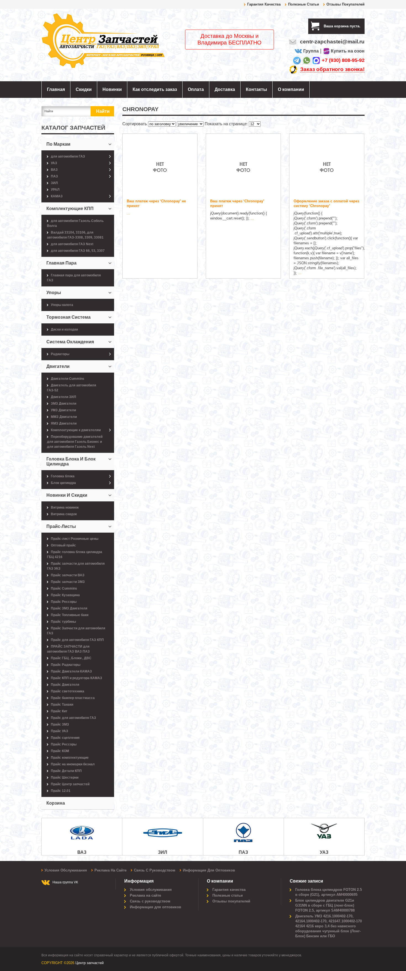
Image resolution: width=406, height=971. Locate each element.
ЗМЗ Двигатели (63, 403)
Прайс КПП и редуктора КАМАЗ (76, 678)
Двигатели (58, 366)
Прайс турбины (63, 622)
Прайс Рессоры (64, 602)
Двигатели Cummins (67, 379)
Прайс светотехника (67, 691)
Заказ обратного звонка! (332, 69)
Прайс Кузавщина (65, 595)
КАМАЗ (57, 196)
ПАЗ (54, 176)
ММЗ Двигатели (64, 417)
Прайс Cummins (64, 588)
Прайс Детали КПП (66, 771)
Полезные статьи (303, 4)
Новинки (112, 89)
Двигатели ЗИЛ (63, 397)
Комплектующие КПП (70, 208)
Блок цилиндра (63, 483)
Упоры (53, 292)
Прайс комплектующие (70, 758)
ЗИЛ (54, 183)
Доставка (225, 89)
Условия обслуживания (65, 870)
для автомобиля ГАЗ (68, 156)
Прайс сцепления (65, 738)
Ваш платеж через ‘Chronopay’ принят (237, 203)
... (128, 213)
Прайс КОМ (60, 751)
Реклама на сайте (110, 870)
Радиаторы (60, 354)
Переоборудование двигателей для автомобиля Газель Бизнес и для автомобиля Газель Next (74, 442)
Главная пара (61, 263)
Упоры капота (62, 305)
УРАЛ (55, 190)
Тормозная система (68, 317)
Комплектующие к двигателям (76, 430)
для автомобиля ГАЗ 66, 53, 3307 (78, 251)
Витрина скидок (64, 514)
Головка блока (63, 476)
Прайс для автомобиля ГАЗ (73, 718)
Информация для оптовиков (209, 870)
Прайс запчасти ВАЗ (68, 575)
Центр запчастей (89, 963)
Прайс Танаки (62, 704)
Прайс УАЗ (59, 731)
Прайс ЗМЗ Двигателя (69, 608)
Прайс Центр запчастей (70, 784)
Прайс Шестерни (64, 777)
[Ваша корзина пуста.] (362, 26)
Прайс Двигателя (65, 685)
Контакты (256, 89)
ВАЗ (54, 170)
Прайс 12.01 (60, 791)
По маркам (58, 144)
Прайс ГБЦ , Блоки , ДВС (71, 658)
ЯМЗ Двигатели (64, 423)
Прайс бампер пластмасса (73, 698)
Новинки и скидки (66, 495)
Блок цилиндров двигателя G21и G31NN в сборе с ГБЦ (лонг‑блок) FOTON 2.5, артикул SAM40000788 (325, 905)
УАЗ (54, 163)
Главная (56, 89)
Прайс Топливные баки (69, 615)
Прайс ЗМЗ (60, 724)
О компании (291, 89)
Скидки (84, 89)
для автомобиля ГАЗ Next (72, 244)
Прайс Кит (59, 711)
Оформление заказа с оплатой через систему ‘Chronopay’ (326, 203)
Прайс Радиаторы (65, 665)
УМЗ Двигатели (63, 410)
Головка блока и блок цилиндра (71, 461)
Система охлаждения (70, 341)
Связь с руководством (154, 870)
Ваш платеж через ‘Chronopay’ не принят (156, 203)
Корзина (55, 803)
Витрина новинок (65, 507)
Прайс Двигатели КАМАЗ (71, 671)
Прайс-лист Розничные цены (74, 539)
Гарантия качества (264, 4)
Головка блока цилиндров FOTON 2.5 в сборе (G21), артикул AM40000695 (328, 892)
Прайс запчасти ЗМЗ (68, 582)
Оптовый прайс (63, 545)
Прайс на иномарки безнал (73, 764)
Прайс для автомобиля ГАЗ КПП (77, 640)
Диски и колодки (64, 329)
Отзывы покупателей (345, 4)
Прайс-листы (61, 526)
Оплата (196, 89)
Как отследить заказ (155, 89)
